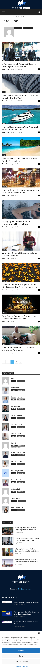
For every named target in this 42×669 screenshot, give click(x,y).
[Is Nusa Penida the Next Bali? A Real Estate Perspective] (21, 146)
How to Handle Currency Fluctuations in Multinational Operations (20, 191)
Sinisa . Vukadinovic (18, 480)
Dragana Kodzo (16, 425)
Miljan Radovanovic (18, 452)
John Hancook (16, 434)
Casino (4, 312)
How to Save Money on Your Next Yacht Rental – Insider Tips (20, 128)
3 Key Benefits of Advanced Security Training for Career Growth (19, 65)
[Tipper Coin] (21, 4)
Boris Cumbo (15, 406)
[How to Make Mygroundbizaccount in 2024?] (7, 622)
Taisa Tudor (5, 69)
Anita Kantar (15, 388)
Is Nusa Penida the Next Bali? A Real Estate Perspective (19, 159)
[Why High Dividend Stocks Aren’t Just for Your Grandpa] (21, 241)
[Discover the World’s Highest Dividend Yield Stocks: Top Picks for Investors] (21, 272)
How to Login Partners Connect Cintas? (26, 602)
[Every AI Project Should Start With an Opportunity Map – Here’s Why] (7, 541)
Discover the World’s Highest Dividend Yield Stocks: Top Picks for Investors (20, 285)
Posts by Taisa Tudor (19, 17)
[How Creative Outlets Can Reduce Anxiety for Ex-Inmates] (21, 335)
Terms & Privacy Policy (22, 666)
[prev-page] (4, 362)
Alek (12, 378)
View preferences (21, 662)
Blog (4, 60)
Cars (4, 92)
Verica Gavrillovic (17, 507)
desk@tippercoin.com (25, 589)
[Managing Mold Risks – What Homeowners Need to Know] (21, 209)
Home (4, 17)
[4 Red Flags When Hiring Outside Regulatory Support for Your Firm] (7, 531)
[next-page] (20, 362)
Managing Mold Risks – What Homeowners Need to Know (16, 222)
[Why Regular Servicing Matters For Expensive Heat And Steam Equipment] (7, 552)
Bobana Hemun (16, 397)
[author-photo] (9, 32)
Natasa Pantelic (17, 461)
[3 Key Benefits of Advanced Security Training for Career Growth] (21, 51)
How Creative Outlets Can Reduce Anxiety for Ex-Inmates (18, 348)
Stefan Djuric (15, 489)
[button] (39, 633)
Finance (5, 186)
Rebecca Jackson (17, 471)
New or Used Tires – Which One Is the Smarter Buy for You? (20, 96)
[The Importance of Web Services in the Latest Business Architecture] (7, 613)
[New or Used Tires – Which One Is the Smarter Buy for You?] (21, 83)
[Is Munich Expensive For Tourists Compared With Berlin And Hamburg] (7, 563)
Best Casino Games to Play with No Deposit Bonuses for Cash (19, 317)
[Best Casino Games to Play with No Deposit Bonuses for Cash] (21, 304)
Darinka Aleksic (16, 415)
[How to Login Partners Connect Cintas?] (7, 602)
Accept (21, 650)
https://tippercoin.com (16, 447)
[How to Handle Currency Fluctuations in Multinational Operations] (21, 177)
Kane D (13, 443)
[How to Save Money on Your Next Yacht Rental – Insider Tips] (21, 114)
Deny (21, 656)
